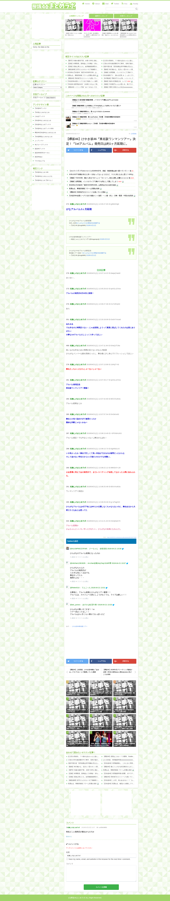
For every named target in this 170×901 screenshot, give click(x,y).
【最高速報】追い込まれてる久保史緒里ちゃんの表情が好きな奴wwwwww (128, 35)
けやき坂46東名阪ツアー (79, 626)
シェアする (102, 150)
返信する (69, 836)
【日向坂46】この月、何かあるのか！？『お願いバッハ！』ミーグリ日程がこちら (130, 780)
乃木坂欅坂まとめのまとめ (43, 136)
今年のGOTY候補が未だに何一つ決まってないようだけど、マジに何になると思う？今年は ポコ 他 (104, 174)
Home (87, 4)
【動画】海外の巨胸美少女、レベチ (115, 81)
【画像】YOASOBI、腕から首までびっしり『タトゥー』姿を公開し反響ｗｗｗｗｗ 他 (99, 178)
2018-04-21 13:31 (98, 588)
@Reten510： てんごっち (80, 588)
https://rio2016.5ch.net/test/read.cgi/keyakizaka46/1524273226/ (121, 537)
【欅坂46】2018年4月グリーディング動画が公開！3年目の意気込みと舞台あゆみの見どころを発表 (117, 672)
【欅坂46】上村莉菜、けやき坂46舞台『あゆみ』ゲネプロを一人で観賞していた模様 (84, 671)
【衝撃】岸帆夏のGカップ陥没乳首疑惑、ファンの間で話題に (124, 710)
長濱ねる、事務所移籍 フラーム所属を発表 (81, 75)
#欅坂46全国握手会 (93, 223)
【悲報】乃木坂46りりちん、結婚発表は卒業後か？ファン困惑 (101, 710)
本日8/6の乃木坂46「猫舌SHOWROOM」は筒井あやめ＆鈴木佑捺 (89, 72)
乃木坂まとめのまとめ (42, 112)
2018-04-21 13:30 (114, 549)
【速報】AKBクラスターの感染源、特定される (73, 34)
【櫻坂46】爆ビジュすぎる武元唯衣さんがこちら (119, 766)
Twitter (116, 4)
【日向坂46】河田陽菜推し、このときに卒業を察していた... (123, 763)
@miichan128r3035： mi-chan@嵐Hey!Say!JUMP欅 (90, 563)
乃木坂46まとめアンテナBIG (44, 128)
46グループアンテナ (41, 144)
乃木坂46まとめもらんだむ (44, 176)
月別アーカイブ (39, 97)
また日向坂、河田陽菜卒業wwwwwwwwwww (118, 760)
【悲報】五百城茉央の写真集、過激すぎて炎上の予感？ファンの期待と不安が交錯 (77, 743)
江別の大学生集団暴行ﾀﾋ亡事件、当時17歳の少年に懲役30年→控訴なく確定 (128, 63)
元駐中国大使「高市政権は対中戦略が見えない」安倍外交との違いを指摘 (127, 66)
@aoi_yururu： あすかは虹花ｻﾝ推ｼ (83, 605)
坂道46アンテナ (40, 148)
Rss (125, 4)
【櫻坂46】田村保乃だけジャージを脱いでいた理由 (84, 78)
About (97, 4)
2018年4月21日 (91, 225)
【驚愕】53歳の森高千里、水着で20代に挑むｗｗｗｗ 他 (86, 60)
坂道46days (38, 157)
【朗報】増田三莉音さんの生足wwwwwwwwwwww (120, 87)
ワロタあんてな (40, 161)
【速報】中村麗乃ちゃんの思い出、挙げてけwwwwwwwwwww (124, 84)
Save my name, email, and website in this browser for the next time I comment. (99, 859)
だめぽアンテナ (40, 116)
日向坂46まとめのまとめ (43, 120)
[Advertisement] (101, 45)
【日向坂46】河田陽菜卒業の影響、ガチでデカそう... (120, 773)
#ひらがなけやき (81, 223)
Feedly (135, 4)
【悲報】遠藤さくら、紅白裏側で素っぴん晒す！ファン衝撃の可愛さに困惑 (124, 727)
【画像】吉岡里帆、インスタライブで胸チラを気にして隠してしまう (126, 72)
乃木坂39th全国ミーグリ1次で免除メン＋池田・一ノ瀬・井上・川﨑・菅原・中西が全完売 (97, 81)
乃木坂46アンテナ (41, 108)
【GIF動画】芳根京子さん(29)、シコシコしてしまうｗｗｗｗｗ (124, 78)
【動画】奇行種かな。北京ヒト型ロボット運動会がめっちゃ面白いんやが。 (128, 69)
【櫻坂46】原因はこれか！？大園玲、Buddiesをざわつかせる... (124, 756)
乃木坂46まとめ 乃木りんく (44, 180)
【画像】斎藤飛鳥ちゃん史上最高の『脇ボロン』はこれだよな (110, 34)
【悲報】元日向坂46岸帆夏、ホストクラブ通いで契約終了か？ (101, 727)
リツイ (79, 557)
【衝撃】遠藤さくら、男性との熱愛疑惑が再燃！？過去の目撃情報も (124, 744)
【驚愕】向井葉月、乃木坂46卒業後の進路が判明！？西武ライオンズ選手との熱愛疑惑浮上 (101, 692)
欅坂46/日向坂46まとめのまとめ (45, 132)
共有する (125, 150)
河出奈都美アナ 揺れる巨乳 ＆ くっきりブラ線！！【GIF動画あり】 (126, 75)
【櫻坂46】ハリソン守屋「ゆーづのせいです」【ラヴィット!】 (88, 87)
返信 (73, 557)
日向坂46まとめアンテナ (43, 124)
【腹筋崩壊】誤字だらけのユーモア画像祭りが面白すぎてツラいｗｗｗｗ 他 (92, 69)
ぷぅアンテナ (39, 140)
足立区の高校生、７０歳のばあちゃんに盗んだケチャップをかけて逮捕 (126, 60)
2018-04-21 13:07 (119, 563)
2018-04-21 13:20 (105, 605)
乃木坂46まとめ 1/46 (41, 172)
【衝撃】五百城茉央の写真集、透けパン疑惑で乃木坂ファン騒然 (77, 727)
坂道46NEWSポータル (42, 153)
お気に (86, 557)
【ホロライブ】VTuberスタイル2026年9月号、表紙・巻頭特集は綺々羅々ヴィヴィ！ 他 (100, 171)
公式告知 (133, 133)
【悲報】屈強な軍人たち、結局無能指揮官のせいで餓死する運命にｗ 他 (91, 66)
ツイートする (78, 150)
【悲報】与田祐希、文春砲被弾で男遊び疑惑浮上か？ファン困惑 (77, 693)
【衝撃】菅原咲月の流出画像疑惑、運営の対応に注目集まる (124, 693)
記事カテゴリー (39, 84)
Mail (107, 4)
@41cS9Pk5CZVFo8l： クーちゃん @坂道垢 (88, 549)
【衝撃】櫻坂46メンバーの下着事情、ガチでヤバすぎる (77, 710)
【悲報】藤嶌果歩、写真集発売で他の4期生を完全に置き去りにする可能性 (100, 744)
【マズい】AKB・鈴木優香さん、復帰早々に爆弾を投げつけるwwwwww (92, 35)
